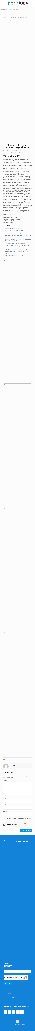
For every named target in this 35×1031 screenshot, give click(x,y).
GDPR (9, 994)
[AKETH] (17, 3)
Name (5, 798)
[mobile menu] (32, 3)
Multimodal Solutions (19, 1024)
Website (5, 811)
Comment (6, 780)
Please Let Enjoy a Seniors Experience (9, 9)
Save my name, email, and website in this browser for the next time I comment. (17, 819)
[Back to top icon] (17, 1021)
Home (1, 8)
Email (4, 805)
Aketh (12, 17)
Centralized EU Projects (11, 8)
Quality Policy (11, 998)
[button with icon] (5, 1012)
